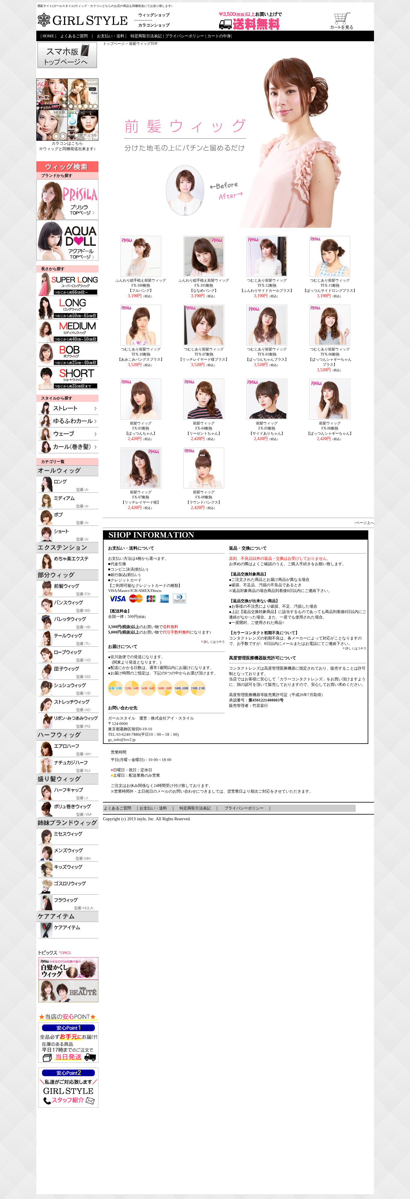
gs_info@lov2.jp (122, 739)
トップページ (114, 44)
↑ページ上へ (364, 523)
